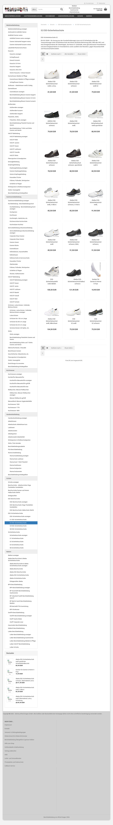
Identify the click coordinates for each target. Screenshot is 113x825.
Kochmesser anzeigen (15, 374)
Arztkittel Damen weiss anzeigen (20, 38)
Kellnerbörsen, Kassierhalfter (19, 252)
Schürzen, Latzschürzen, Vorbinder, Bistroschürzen (19, 306)
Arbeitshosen (12, 421)
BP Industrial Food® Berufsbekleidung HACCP (22, 597)
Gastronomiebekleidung (33, 16)
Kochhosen (13, 215)
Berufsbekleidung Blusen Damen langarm (23, 95)
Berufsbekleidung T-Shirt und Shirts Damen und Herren (21, 129)
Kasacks (11, 51)
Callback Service (10, 766)
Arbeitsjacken (12, 434)
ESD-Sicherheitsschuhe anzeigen (20, 516)
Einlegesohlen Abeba (16, 581)
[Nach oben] (107, 821)
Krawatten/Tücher (15, 177)
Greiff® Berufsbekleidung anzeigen (21, 616)
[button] (43, 54)
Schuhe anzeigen (13, 482)
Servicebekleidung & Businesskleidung (20, 228)
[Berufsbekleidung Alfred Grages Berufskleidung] (16, 9)
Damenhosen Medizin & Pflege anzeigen (22, 79)
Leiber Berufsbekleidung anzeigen (20, 634)
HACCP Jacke (14, 286)
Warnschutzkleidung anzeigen (19, 456)
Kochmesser (50, 16)
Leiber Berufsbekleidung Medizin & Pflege (23, 641)
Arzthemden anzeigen (16, 107)
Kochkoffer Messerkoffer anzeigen (21, 380)
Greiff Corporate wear (16, 622)
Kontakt (7, 728)
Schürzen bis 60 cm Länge (18, 325)
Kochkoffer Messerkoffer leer (19, 386)
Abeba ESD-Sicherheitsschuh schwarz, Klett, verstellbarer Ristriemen (74, 242)
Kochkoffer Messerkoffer (16, 377)
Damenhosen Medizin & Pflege (17, 76)
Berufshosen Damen (14, 351)
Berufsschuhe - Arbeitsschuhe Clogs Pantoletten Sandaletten (19, 486)
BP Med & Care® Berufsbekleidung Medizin (20, 602)
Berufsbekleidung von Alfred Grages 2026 (57, 817)
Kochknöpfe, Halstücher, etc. (19, 218)
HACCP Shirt (13, 299)
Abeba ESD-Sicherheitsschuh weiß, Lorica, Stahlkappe (52, 84)
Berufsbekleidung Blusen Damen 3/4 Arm (23, 98)
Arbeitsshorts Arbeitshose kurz (17, 424)
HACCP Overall (14, 295)
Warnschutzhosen (15, 465)
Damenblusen (12, 88)
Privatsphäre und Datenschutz (14, 762)
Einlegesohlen (12, 495)
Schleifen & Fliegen (16, 183)
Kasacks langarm (15, 66)
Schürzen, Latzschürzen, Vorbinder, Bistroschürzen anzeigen (20, 311)
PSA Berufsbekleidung (15, 449)
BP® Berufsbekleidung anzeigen (20, 587)
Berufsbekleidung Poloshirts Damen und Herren (22, 338)
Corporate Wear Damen (17, 236)
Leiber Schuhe (14, 647)
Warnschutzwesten (16, 471)
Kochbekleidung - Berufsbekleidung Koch (21, 203)
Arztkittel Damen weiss (15, 35)
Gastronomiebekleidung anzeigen (18, 200)
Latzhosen (11, 427)
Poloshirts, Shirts (13, 117)
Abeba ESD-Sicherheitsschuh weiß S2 (96, 84)
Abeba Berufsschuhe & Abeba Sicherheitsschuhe (17, 559)
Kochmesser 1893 (13, 410)
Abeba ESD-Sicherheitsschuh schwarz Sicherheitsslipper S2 (52, 163)
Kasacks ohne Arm (16, 70)
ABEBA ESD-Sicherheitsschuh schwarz (52, 123)
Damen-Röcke (14, 245)
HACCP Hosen (14, 146)
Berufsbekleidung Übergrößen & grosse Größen (19, 740)
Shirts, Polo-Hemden (14, 443)
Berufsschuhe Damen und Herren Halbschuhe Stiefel (18, 491)
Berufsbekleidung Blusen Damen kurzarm (23, 101)
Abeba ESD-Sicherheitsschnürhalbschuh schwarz (77, 281)
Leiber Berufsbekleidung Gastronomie (21, 638)
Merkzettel (101, 3)
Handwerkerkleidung (66, 16)
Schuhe (80, 16)
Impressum (8, 725)
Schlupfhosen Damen (16, 82)
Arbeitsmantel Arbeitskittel (16, 437)
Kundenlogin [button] (89, 3)
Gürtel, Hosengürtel (14, 190)
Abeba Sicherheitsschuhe (18, 578)
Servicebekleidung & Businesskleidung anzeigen (22, 232)
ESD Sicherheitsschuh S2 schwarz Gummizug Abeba (96, 321)
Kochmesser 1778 (13, 407)
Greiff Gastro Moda (16, 619)
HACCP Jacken (14, 143)
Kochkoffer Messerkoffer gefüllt (20, 383)
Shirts (10, 331)
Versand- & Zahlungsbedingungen (15, 732)
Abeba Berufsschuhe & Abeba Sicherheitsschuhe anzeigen (19, 565)
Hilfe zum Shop (9, 743)
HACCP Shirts (14, 155)
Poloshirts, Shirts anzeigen (18, 120)
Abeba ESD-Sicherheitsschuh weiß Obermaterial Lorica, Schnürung (52, 242)
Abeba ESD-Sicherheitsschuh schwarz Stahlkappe (74, 84)
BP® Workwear (14, 609)
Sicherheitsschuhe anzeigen (18, 535)
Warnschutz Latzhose (16, 459)
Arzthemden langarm (16, 113)
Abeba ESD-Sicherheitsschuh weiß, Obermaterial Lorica (96, 202)
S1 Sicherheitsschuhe (16, 538)
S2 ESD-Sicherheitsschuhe (18, 523)
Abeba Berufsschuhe (16, 569)
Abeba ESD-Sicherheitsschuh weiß (74, 123)
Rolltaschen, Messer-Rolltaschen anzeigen (20, 394)
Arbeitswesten (12, 431)
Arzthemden (12, 104)
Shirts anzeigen (14, 334)
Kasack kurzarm (15, 60)
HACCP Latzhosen (15, 149)
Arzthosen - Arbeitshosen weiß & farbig (20, 85)
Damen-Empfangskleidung (18, 171)
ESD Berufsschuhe (14, 499)
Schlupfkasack (14, 57)
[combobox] (56, 54)
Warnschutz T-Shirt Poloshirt (18, 462)
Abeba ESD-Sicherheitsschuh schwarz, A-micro (74, 202)
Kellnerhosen (14, 255)
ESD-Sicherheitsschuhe (15, 513)
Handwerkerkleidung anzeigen (17, 418)
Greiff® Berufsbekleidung (16, 612)
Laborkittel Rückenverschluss (17, 48)
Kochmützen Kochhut (16, 224)
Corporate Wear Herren (17, 239)
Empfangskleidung (14, 165)
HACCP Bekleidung (14, 133)
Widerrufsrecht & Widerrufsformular (16, 736)
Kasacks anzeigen (15, 54)
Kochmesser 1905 (13, 404)
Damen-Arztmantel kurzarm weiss (20, 44)
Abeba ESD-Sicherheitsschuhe (19, 575)
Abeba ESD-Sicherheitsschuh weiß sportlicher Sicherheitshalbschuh (97, 123)
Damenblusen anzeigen (17, 92)
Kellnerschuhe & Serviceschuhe (19, 258)
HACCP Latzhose (15, 289)
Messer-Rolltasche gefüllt (18, 398)
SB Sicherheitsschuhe (17, 548)
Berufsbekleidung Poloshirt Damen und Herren (22, 124)
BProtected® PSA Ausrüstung (19, 606)
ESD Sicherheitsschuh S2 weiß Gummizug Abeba (74, 321)
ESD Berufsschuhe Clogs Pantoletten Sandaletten (21, 506)
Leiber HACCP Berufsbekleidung (20, 644)
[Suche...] (62, 9)
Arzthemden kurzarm (16, 110)
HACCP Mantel (14, 292)
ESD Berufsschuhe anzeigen (18, 502)
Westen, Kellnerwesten (17, 273)
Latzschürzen (14, 315)
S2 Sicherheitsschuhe (16, 541)
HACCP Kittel (14, 140)
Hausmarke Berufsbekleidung (17, 625)
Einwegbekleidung (13, 162)
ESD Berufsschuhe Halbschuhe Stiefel (22, 510)
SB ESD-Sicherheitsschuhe (18, 529)
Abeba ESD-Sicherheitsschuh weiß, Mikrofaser (52, 321)
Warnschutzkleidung (14, 452)
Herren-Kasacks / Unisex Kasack (20, 73)
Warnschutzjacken (15, 468)
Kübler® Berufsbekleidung (16, 628)
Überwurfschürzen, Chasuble (17, 348)
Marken (89, 16)
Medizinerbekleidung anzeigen (17, 29)
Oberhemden (14, 264)
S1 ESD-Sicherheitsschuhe (18, 519)
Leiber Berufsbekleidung (15, 631)
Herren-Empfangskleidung (18, 174)
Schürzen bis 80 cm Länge (18, 322)
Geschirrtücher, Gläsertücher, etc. (18, 354)
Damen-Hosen (14, 242)
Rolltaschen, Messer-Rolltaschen (18, 390)
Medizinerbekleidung (13, 16)
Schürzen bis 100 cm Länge (18, 318)
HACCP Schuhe (14, 302)
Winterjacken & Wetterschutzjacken (19, 187)
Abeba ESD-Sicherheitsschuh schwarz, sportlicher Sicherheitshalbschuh (75, 163)
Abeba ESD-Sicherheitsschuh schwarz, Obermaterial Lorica (96, 242)
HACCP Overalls (15, 152)
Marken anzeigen (13, 555)
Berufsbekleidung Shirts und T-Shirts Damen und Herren (21, 343)
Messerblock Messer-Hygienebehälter (20, 401)
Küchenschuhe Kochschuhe (18, 221)
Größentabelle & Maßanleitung (14, 747)
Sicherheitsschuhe (14, 532)
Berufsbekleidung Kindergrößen (18, 193)
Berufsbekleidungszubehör (16, 446)
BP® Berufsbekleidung (15, 584)
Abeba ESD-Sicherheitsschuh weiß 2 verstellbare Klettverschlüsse (96, 163)
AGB (6, 754)
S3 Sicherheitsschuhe (16, 545)
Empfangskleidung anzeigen (18, 168)
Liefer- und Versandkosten (13, 758)
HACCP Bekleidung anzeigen (18, 136)
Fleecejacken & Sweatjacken (17, 158)
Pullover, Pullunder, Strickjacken (19, 180)
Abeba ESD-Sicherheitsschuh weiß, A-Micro (52, 202)
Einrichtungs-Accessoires (16, 363)
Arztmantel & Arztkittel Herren (17, 32)
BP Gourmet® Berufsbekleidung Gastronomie (20, 592)
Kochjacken (13, 212)
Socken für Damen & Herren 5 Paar (95, 281)
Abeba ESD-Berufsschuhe (18, 572)
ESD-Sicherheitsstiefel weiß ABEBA (52, 281)
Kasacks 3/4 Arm (15, 63)
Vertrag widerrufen (10, 751)
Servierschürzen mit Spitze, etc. (19, 328)
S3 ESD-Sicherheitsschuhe (18, 526)
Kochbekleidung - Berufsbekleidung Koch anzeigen (22, 208)
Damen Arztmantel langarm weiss (20, 41)
